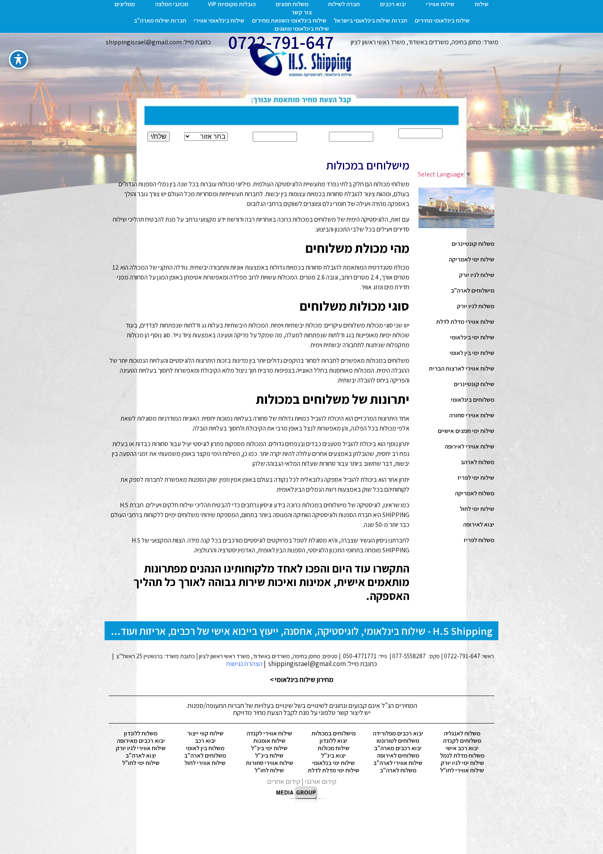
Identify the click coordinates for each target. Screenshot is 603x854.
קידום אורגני (320, 781)
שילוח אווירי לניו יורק (141, 748)
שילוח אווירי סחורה (471, 415)
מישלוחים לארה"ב (472, 290)
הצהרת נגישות (244, 663)
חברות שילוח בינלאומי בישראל (370, 20)
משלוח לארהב (477, 462)
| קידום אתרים (286, 781)
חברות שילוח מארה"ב (160, 20)
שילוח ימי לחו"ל (141, 763)
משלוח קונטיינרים (473, 243)
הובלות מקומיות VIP (232, 4)
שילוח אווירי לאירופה (469, 446)
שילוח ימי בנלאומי (333, 763)
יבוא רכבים (393, 4)
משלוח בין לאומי (205, 748)
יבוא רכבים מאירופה (141, 740)
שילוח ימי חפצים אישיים (466, 431)
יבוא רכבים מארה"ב (398, 748)
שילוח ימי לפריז (475, 477)
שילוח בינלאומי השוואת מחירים (289, 20)
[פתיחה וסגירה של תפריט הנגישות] (18, 59)
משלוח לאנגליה (462, 733)
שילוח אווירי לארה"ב (398, 763)
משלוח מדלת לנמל (462, 755)
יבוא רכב (205, 740)
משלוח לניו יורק (475, 306)
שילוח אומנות (269, 740)
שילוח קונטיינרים (474, 384)
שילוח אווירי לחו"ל (462, 770)
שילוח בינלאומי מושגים (301, 28)
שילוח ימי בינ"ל (269, 748)
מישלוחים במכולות (333, 733)
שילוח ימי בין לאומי (472, 353)
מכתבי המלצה (171, 4)
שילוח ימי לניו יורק (462, 763)
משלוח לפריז (479, 540)
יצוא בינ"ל (333, 755)
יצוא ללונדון (333, 740)
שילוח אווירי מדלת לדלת (465, 321)
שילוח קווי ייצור (205, 733)
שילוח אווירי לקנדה (269, 733)
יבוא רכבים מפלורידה (398, 733)
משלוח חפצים (292, 4)
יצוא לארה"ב (141, 755)
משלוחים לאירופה (398, 755)
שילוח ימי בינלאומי (472, 337)
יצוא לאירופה (478, 524)
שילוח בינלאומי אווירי (219, 20)
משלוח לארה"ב (398, 770)
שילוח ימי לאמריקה (471, 259)
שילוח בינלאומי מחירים (442, 20)
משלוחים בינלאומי (472, 399)
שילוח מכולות (333, 748)
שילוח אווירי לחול (205, 763)
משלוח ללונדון (141, 733)
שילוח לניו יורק (476, 275)
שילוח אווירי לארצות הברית (461, 368)
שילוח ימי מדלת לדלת (333, 770)
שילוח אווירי (440, 4)
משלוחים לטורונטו (398, 740)
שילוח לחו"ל (269, 770)
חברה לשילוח (344, 4)
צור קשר (301, 12)
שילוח (482, 4)
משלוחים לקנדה (462, 740)
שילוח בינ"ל (269, 755)
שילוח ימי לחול (477, 509)
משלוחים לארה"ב (205, 755)
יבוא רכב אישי (462, 748)
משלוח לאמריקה (474, 493)
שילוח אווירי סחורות (269, 763)
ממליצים (124, 4)
